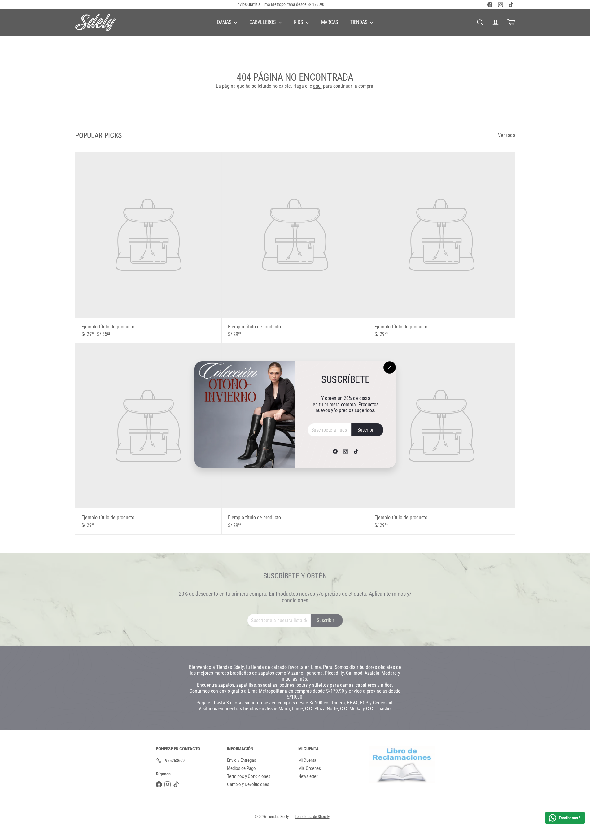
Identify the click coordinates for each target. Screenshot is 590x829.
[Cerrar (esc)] (389, 367)
